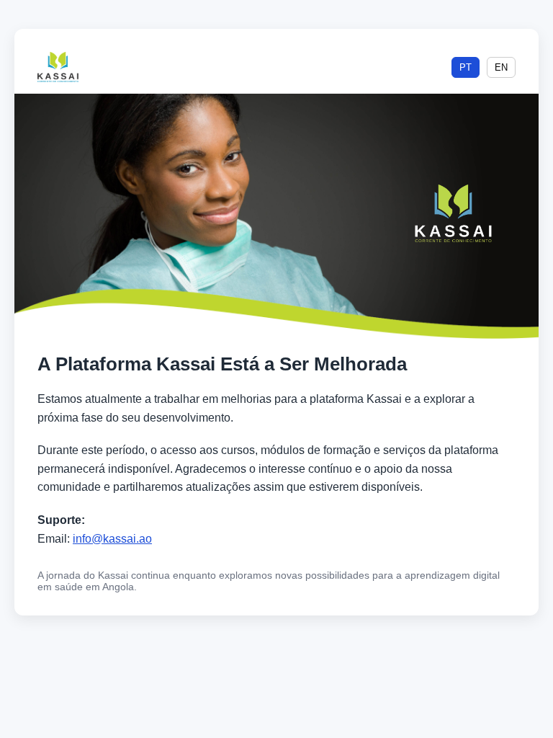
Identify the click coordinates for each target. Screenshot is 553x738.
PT (465, 67)
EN (501, 67)
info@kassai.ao (112, 539)
